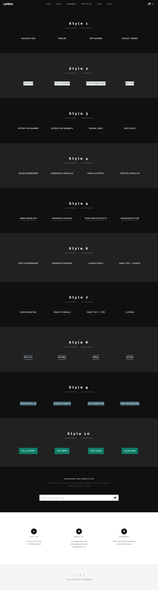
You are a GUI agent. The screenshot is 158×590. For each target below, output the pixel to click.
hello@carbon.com (79, 547)
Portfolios (86, 4)
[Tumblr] (77, 575)
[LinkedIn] (80, 575)
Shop (109, 4)
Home (48, 4)
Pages (59, 4)
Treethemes (86, 579)
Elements (71, 4)
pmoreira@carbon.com (79, 541)
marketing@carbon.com (79, 544)
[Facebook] (73, 575)
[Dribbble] (84, 575)
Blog (99, 4)
